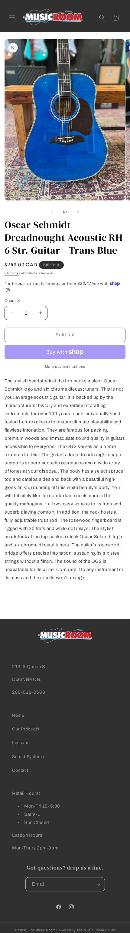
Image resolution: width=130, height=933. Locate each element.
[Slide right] (78, 211)
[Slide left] (51, 211)
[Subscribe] (98, 884)
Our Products (25, 729)
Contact (20, 770)
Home (18, 715)
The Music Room (42, 930)
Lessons (20, 742)
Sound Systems (28, 756)
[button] (12, 17)
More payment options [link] (65, 366)
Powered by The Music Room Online (85, 930)
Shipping (12, 273)
